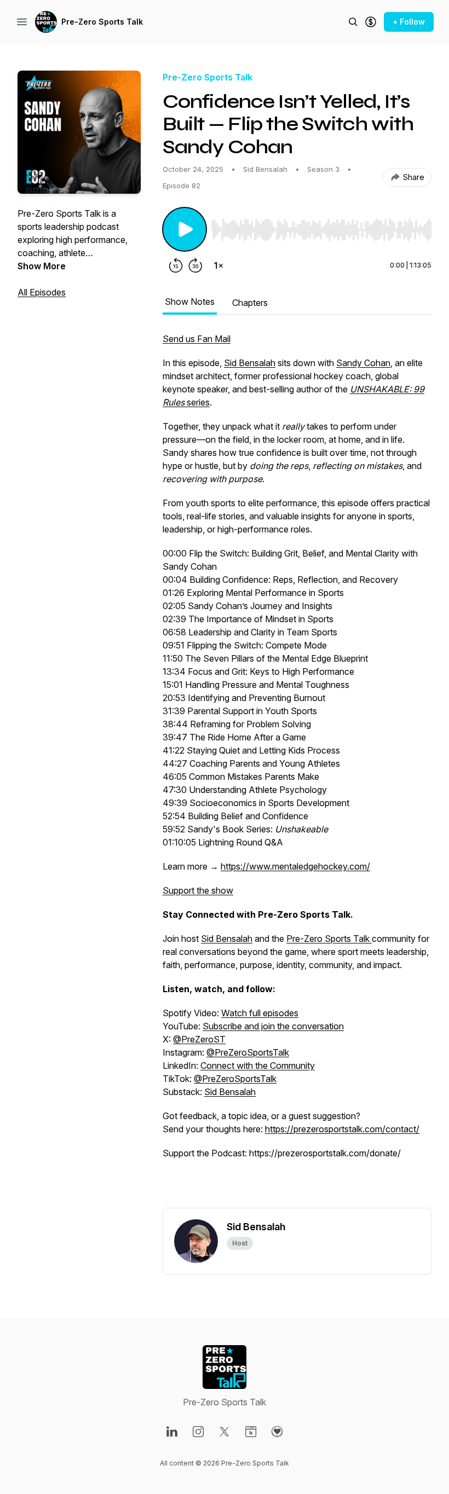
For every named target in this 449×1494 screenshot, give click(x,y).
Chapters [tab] (250, 302)
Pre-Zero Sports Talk (102, 21)
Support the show (198, 890)
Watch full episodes (259, 1012)
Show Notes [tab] (190, 301)
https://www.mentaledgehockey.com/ (295, 866)
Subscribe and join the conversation (273, 1026)
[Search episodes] (353, 21)
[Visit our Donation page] (277, 1431)
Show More (42, 265)
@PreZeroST (199, 1039)
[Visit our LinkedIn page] (171, 1431)
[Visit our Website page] (250, 1431)
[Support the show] (370, 21)
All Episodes (42, 292)
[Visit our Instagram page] (198, 1431)
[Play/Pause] (184, 229)
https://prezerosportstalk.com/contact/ (342, 1129)
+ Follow (409, 21)
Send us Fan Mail (197, 338)
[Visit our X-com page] (224, 1431)
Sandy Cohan (363, 362)
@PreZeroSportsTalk (247, 1052)
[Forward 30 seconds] (195, 265)
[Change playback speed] (218, 265)
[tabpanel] (297, 770)
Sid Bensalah (249, 362)
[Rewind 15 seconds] (175, 265)
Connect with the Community (257, 1065)
